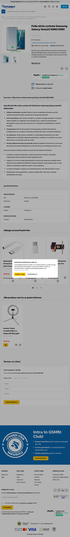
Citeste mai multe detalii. (21, 270)
